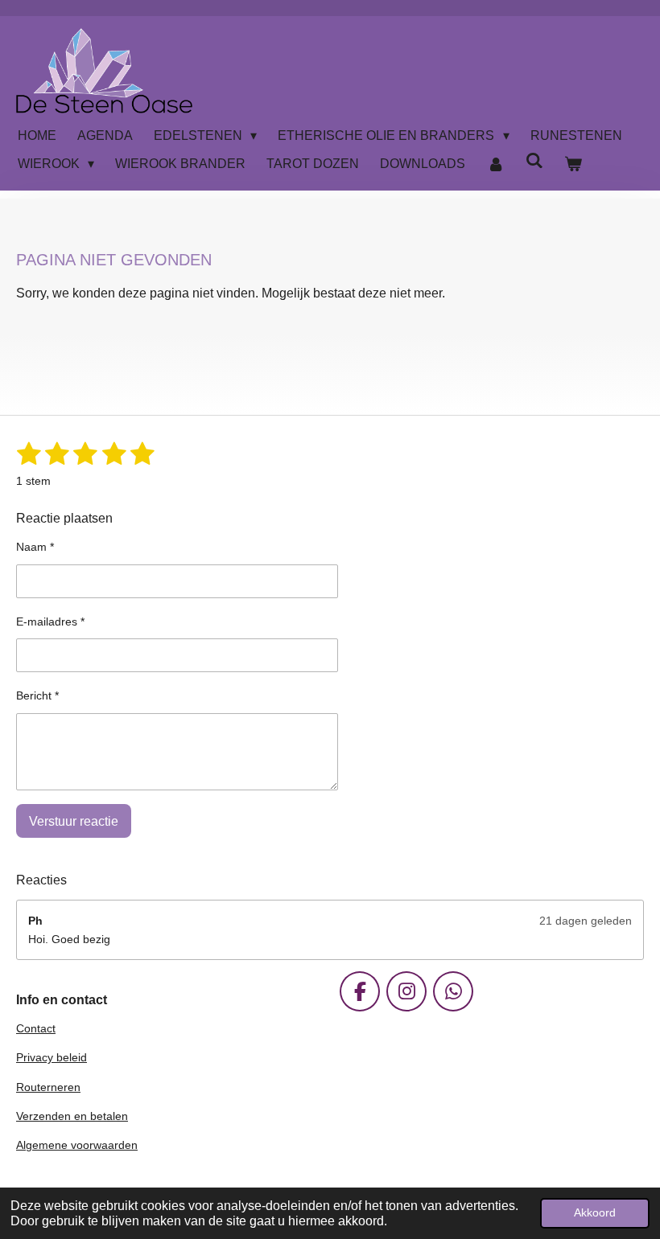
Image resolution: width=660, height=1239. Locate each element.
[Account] (495, 164)
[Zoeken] (534, 161)
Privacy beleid (51, 1057)
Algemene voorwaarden (77, 1144)
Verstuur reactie (73, 821)
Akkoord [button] (595, 1212)
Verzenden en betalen (72, 1116)
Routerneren (48, 1087)
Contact (36, 1028)
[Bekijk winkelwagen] (573, 164)
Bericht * (37, 695)
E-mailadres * (50, 621)
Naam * (35, 546)
